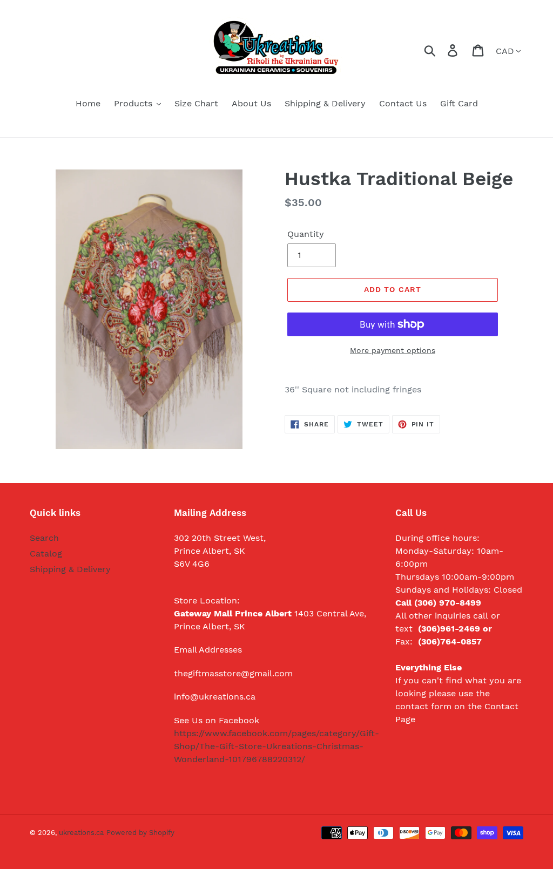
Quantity (305, 234)
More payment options (392, 350)
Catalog (46, 553)
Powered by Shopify (140, 833)
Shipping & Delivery (70, 569)
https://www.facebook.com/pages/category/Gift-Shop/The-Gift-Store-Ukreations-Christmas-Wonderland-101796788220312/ (276, 746)
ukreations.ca (81, 833)
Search (44, 538)
